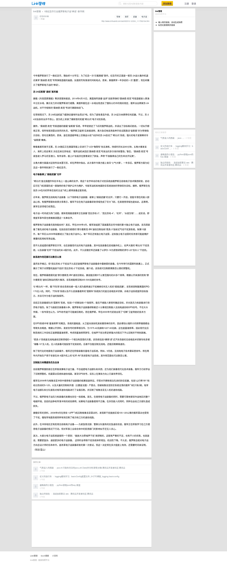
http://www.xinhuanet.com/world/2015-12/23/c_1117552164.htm (125, 21)
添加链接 (167, 3)
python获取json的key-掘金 (68, 484)
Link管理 (34, 555)
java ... (181, 137)
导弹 (118, 16)
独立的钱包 (165, 162)
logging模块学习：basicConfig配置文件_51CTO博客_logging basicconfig (87, 476)
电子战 (144, 16)
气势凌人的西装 (167, 137)
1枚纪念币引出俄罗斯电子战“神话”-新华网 (64, 11)
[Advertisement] (174, 80)
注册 (186, 3)
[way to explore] (39, 4)
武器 (135, 16)
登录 (193, 3)
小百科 (55, 555)
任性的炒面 (44, 16)
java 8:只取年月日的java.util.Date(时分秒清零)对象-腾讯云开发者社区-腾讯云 (91, 467)
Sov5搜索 (45, 555)
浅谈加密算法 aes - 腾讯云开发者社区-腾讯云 (176, 163)
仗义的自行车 (166, 145)
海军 (126, 16)
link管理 (37, 11)
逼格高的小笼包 (167, 154)
